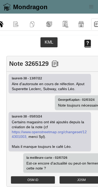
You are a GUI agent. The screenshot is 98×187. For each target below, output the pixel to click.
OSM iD (32, 180)
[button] (91, 7)
